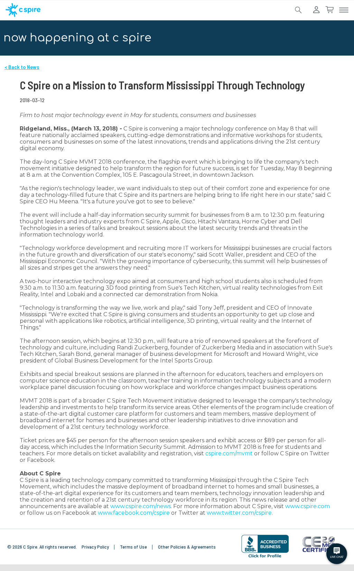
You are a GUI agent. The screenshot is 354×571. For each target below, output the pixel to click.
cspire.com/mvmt (229, 453)
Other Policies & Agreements (187, 547)
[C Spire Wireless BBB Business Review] (265, 546)
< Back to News (21, 67)
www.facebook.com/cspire (134, 513)
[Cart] (329, 10)
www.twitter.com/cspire (239, 513)
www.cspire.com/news (140, 506)
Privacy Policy (96, 547)
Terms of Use (134, 547)
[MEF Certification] (318, 544)
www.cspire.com (307, 506)
